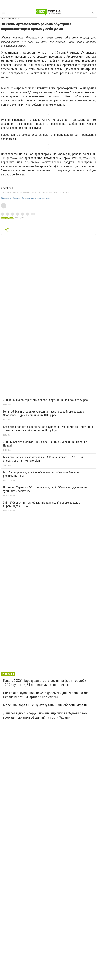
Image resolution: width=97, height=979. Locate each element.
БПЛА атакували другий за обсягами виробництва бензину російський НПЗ (41, 474)
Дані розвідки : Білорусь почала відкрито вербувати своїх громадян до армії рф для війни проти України (45, 715)
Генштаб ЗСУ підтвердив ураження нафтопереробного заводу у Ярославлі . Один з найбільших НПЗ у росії (43, 413)
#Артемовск (6, 198)
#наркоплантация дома (40, 198)
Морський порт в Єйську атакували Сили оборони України (45, 705)
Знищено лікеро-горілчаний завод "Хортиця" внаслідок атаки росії (46, 400)
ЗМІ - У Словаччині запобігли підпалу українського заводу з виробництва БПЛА (41, 504)
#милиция (16, 198)
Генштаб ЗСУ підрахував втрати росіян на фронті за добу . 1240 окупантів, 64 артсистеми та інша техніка (45, 682)
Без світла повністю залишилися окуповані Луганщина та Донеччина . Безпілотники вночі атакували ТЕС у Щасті (48, 428)
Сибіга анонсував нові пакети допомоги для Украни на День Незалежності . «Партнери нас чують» (47, 695)
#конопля (26, 198)
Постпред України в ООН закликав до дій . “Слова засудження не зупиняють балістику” (45, 489)
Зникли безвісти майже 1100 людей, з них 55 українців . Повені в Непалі (45, 443)
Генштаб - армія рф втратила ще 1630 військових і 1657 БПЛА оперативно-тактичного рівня (43, 459)
